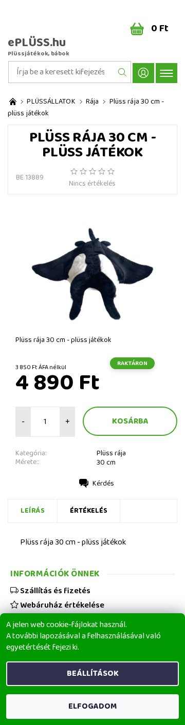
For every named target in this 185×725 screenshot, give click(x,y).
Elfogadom (92, 706)
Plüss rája (111, 453)
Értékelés (88, 510)
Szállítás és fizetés (54, 590)
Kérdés (103, 483)
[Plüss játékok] (12, 102)
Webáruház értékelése (61, 605)
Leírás (33, 510)
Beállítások (93, 673)
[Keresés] (122, 72)
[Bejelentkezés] (143, 73)
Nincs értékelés (92, 183)
